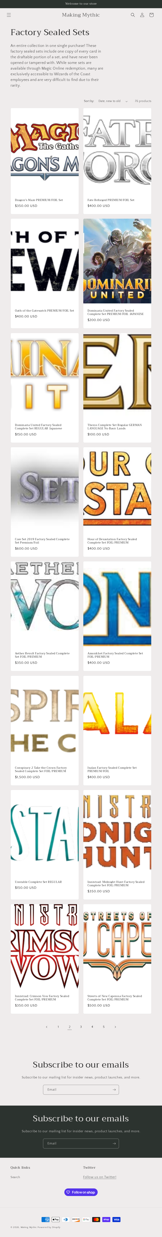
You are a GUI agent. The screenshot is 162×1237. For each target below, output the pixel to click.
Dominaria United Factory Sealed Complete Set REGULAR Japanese (38, 426)
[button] (9, 15)
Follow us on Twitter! (99, 1177)
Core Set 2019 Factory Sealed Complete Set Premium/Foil (42, 541)
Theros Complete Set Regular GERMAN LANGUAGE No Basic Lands (115, 426)
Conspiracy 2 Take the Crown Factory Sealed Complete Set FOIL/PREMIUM (41, 769)
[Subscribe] (114, 1090)
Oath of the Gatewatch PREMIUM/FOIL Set (44, 311)
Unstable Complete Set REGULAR (38, 882)
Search (15, 1177)
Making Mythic (29, 1227)
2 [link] (70, 1027)
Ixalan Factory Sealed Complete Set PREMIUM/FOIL (112, 769)
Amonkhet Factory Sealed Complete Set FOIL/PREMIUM (115, 655)
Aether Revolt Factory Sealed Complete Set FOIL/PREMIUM (42, 655)
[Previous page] (46, 1027)
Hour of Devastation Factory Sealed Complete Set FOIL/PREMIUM (112, 541)
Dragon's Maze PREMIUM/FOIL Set (39, 200)
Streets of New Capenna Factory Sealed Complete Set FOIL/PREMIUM (115, 998)
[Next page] (115, 1027)
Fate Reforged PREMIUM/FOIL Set (111, 200)
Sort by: (89, 101)
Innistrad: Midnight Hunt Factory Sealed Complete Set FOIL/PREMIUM (116, 883)
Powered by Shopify (49, 1227)
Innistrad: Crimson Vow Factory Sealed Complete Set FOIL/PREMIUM (42, 998)
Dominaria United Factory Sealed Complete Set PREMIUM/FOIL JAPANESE (116, 312)
